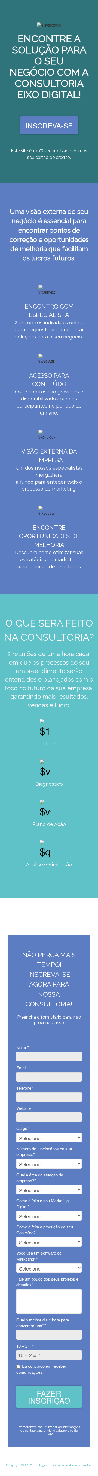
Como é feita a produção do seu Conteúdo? (44, 1229)
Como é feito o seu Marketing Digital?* (42, 1203)
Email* (22, 1067)
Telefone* (24, 1088)
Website (23, 1108)
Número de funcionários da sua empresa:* (44, 1151)
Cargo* (22, 1128)
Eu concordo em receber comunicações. (41, 1369)
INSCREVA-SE (49, 125)
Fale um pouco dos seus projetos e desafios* (47, 1281)
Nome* (22, 1047)
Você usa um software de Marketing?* (39, 1255)
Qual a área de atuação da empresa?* (39, 1177)
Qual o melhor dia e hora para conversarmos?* (42, 1322)
